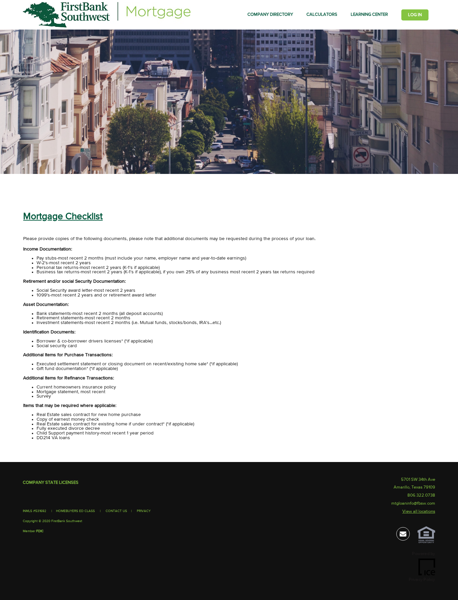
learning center (369, 14)
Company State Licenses (50, 482)
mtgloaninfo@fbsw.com (413, 503)
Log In (415, 15)
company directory (270, 14)
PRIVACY (144, 511)
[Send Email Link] (403, 535)
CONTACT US (116, 511)
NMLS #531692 (34, 511)
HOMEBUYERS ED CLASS (75, 511)
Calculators (321, 14)
